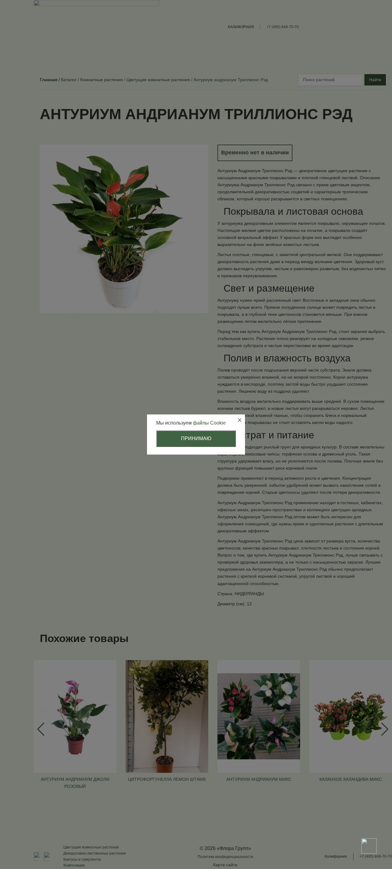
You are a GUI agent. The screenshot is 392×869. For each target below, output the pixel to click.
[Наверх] (369, 824)
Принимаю (196, 438)
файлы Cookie (209, 422)
